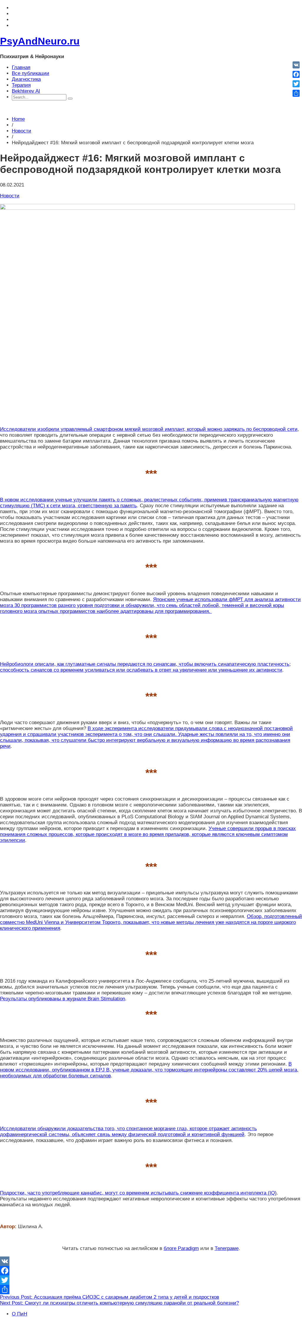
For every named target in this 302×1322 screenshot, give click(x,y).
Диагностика (26, 79)
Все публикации (30, 73)
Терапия (21, 85)
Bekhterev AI (26, 91)
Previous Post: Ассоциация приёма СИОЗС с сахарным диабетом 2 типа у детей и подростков (109, 1297)
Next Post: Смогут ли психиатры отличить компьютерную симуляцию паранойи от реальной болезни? (119, 1303)
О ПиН (19, 1314)
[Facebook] (151, 1270)
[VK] (151, 1261)
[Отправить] (151, 1289)
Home (18, 119)
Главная (21, 67)
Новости (21, 131)
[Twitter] (151, 1280)
